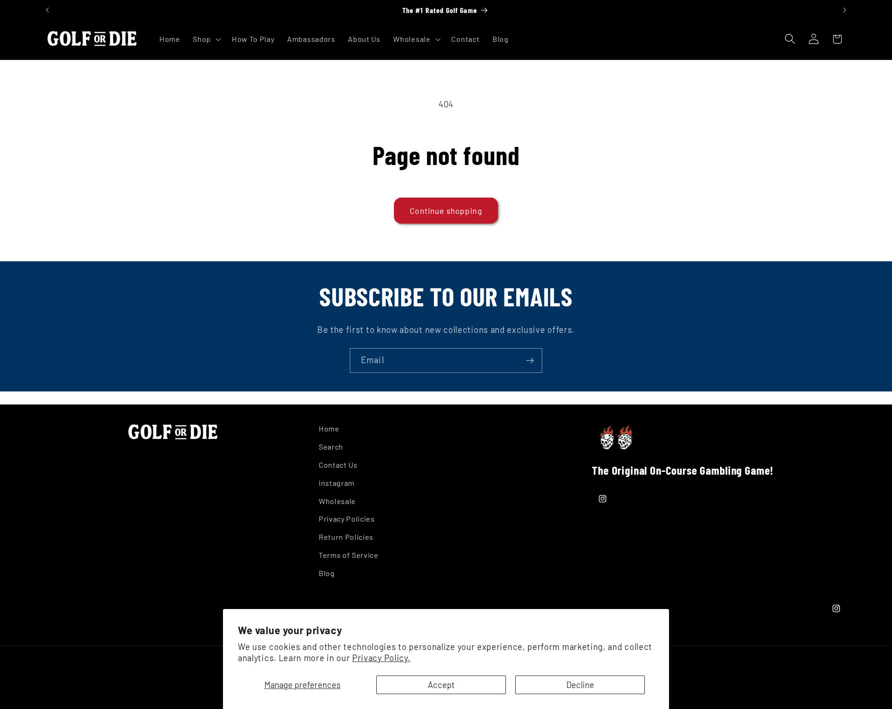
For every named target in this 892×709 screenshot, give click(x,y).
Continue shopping (446, 210)
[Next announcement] (844, 10)
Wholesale (337, 501)
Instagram (336, 482)
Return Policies (346, 536)
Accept (441, 685)
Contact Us (338, 464)
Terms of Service (349, 554)
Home (329, 428)
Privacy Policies (347, 518)
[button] (205, 39)
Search (331, 446)
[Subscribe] (530, 360)
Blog (327, 573)
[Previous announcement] (47, 10)
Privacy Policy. (381, 658)
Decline (580, 685)
